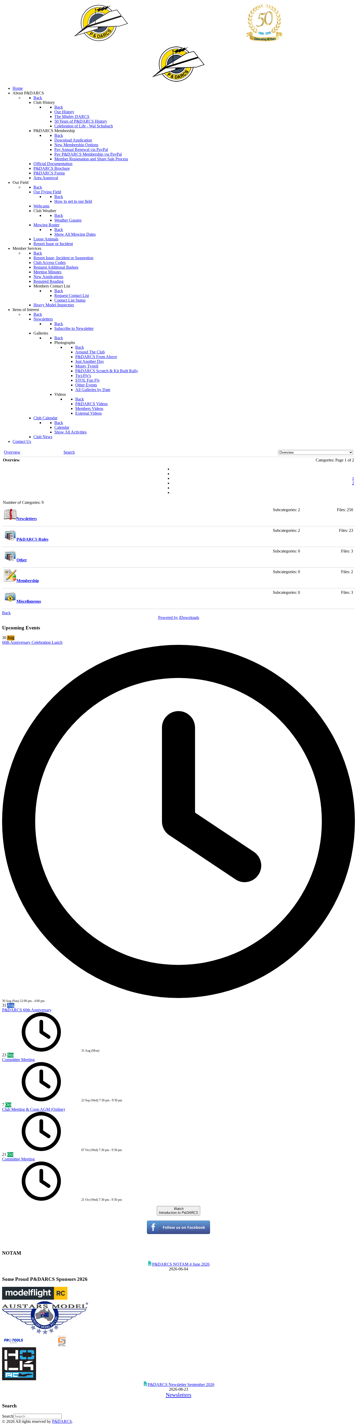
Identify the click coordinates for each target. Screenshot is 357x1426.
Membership (27, 580)
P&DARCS (62, 1421)
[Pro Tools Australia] (34, 1345)
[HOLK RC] (19, 1379)
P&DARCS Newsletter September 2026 (181, 1384)
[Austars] (45, 1333)
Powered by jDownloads (178, 617)
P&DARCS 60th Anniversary (26, 1010)
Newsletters (26, 518)
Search (7, 1416)
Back (6, 613)
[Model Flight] (34, 1298)
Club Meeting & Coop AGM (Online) (33, 1109)
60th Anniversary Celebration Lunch (32, 642)
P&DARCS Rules (32, 539)
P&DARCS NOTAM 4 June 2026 (181, 1264)
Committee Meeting (18, 1059)
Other (21, 560)
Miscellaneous (28, 601)
